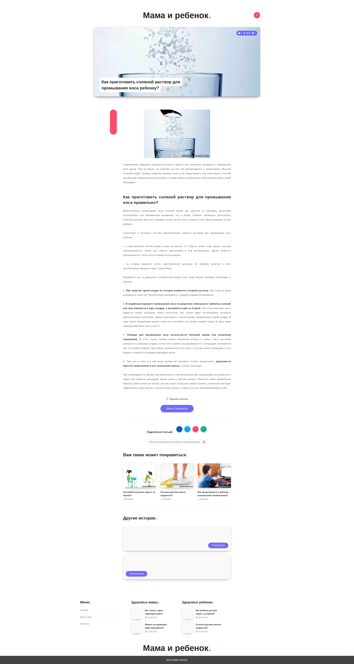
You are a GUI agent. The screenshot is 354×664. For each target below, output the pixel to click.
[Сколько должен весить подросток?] (187, 627)
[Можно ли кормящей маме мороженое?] (136, 627)
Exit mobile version (177, 659)
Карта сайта (86, 617)
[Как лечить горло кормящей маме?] (136, 613)
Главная (84, 610)
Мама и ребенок (175, 15)
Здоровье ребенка (179, 399)
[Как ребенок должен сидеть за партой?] (187, 613)
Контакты (84, 624)
